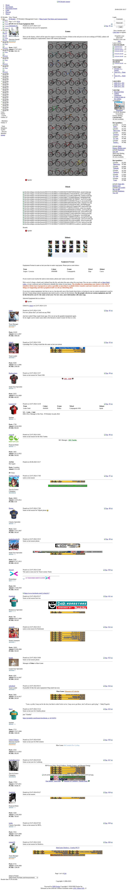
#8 (110, 508)
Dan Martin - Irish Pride (53, 781)
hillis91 (11, 342)
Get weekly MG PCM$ (119, 188)
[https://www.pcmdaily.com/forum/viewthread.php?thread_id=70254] (67, 348)
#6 (110, 434)
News (6, 44)
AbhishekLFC (13, 26)
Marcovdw (116, 130)
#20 (109, 842)
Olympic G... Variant (118, 69)
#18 (109, 792)
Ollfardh (116, 168)
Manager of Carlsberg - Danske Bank (76, 781)
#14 (109, 686)
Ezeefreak (12, 596)
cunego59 (12, 842)
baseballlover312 (14, 760)
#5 (110, 404)
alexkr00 (11, 627)
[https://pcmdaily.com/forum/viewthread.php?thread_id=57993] (67, 697)
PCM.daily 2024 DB (119, 56)
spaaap (3, 135)
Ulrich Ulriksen (14, 740)
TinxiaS (11, 570)
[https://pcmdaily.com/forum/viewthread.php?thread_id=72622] (67, 547)
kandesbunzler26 (14, 539)
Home (6, 21)
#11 (109, 596)
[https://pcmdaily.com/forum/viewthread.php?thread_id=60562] (67, 699)
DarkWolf (12, 792)
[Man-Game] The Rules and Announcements (53, 19)
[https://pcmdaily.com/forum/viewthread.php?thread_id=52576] (67, 695)
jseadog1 (116, 134)
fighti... (115, 126)
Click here (116, 32)
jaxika (11, 823)
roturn (31, 305)
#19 (109, 823)
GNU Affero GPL (78, 888)
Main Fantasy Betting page (119, 147)
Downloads (5, 47)
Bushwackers (13, 373)
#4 (110, 373)
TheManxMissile (14, 476)
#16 (109, 740)
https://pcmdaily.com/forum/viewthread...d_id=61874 (39, 718)
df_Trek (115, 138)
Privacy (6, 28)
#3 (110, 342)
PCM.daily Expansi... (119, 49)
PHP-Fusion (56, 886)
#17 (109, 760)
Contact (7, 26)
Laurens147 (12, 404)
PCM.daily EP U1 (118, 47)
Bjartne (11, 508)
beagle (11, 658)
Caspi (115, 180)
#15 (109, 709)
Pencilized (119, 110)
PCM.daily (12, 19)
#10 (109, 570)
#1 (110, 26)
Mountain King (119, 92)
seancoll (11, 435)
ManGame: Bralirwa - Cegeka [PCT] (67, 848)
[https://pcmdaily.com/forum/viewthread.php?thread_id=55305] (85, 852)
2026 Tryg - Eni (119, 83)
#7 (110, 476)
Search (6, 23)
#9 (110, 539)
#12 (109, 627)
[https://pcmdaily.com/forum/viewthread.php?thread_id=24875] (50, 852)
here (119, 41)
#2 (110, 310)
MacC (11, 709)
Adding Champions (117, 94)
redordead (12, 686)
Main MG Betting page (118, 185)
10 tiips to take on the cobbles (119, 98)
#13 (109, 657)
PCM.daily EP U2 (118, 46)
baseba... (116, 142)
